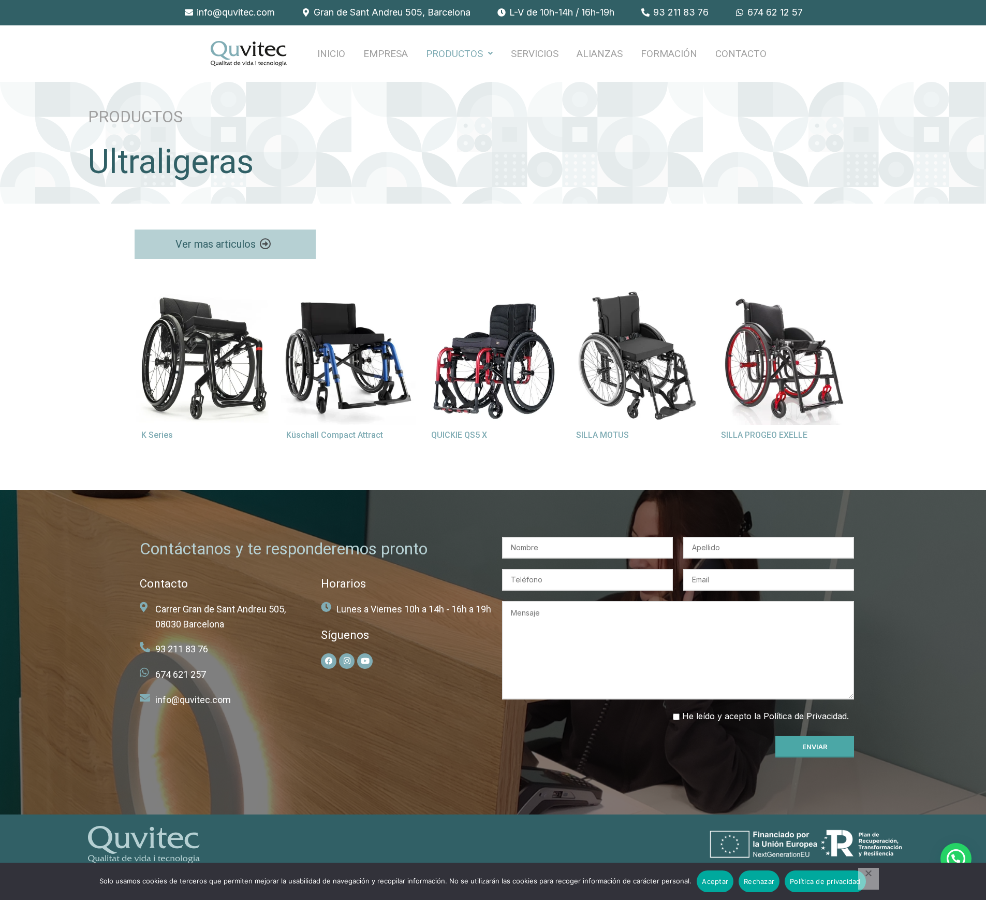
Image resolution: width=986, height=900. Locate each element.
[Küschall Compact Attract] (348, 357)
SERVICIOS (534, 54)
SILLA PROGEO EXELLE (764, 435)
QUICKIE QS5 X (459, 435)
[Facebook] (328, 661)
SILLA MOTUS (602, 435)
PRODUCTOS (454, 54)
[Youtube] (365, 661)
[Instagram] (347, 661)
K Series (157, 435)
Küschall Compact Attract (334, 435)
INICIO (331, 54)
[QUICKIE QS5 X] (493, 357)
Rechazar (759, 881)
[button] (459, 53)
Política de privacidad (825, 881)
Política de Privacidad (805, 716)
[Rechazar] (868, 879)
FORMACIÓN (669, 54)
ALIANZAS (600, 54)
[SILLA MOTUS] (638, 357)
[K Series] (203, 357)
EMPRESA (385, 54)
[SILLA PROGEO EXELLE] (783, 357)
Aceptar (715, 881)
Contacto (741, 54)
